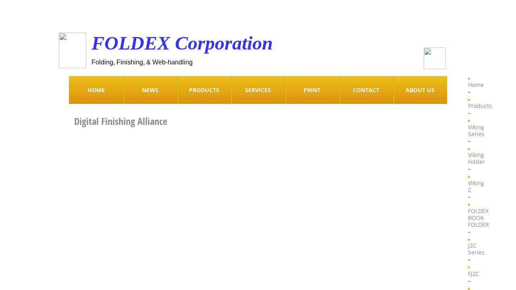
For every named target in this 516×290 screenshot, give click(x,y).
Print (312, 90)
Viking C (476, 186)
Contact (366, 90)
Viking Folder (476, 158)
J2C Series (476, 249)
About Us (420, 90)
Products (480, 106)
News (150, 90)
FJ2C (473, 274)
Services (258, 90)
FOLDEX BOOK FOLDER (478, 217)
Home (476, 85)
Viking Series (476, 130)
